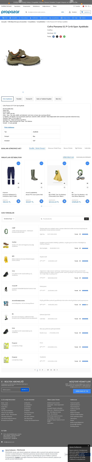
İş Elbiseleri (27, 403)
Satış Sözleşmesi (74, 406)
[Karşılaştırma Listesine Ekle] (18, 183)
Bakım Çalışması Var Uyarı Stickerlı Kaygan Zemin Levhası (23, 259)
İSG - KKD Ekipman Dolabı (54, 412)
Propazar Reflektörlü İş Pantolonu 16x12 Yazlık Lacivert (10, 195)
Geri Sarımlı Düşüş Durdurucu (8, 418)
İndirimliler (88, 148)
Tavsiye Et (29, 99)
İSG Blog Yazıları (74, 426)
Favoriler (77, 6)
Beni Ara (58, 99)
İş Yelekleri (27, 410)
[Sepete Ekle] (18, 201)
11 (51, 370)
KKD (6, 18)
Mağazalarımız (46, 6)
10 (48, 370)
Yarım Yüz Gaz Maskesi (7, 412)
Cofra (49, 30)
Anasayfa (4, 21)
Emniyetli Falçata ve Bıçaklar (54, 408)
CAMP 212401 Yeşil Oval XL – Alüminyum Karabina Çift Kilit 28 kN (22, 231)
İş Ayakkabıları (41, 21)
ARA (62, 12)
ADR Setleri (50, 423)
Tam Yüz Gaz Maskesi (7, 410)
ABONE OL (25, 389)
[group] (23, 57)
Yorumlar (18, 99)
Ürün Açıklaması (7, 99)
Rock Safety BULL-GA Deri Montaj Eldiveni (23, 303)
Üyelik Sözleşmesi (75, 404)
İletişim (55, 6)
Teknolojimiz (73, 418)
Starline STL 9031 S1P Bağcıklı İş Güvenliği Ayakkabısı (23, 245)
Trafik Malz (35, 18)
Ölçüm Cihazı (66, 18)
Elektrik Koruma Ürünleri (53, 403)
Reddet (17, 457)
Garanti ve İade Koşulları (76, 414)
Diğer (76, 18)
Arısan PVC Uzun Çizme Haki (34, 194)
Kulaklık (3, 408)
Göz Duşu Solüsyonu (6, 416)
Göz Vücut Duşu (28, 418)
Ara (86, 218)
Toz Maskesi (4, 404)
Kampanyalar (26, 6)
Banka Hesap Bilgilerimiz (77, 422)
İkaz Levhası (24, 18)
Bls (49, 192)
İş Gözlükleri (27, 406)
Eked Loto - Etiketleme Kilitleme (55, 410)
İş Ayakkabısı (55, 18)
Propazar (5, 192)
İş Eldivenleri (27, 408)
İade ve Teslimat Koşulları (44, 99)
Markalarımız (36, 6)
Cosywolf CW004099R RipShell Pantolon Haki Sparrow (24, 289)
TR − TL (87, 6)
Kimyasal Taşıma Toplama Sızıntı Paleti (56, 420)
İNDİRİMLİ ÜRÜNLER (6, 6)
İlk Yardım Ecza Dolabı (7, 420)
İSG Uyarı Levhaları (29, 416)
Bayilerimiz (73, 410)
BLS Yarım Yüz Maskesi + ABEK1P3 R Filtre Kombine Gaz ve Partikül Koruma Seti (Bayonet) (24, 317)
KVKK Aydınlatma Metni (76, 416)
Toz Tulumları (27, 414)
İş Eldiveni (44, 18)
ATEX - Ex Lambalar (52, 414)
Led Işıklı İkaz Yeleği (17, 345)
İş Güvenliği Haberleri (75, 424)
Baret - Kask (4, 403)
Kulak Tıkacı (4, 406)
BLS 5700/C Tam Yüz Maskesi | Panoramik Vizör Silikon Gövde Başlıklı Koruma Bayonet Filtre (57, 195)
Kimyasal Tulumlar (29, 412)
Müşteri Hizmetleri (75, 412)
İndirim (84, 18)
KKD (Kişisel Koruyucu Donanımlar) (17, 21)
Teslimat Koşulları (75, 403)
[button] (4, 59)
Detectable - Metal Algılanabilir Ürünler (55, 405)
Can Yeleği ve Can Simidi (53, 418)
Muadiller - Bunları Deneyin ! (37, 148)
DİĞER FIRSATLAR (68, 157)
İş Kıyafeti (14, 18)
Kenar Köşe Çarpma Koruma (54, 416)
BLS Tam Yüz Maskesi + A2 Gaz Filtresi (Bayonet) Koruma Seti (80, 195)
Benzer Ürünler (68, 148)
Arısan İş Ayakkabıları (31, 192)
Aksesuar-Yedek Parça (54, 148)
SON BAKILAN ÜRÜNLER (83, 157)
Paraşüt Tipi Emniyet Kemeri (31, 420)
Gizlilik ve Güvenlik (75, 408)
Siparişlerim (17, 6)
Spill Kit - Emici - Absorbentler (9, 414)
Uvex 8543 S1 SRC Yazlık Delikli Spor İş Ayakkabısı (22, 274)
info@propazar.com (9, 442)
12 (54, 370)
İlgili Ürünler (78, 148)
